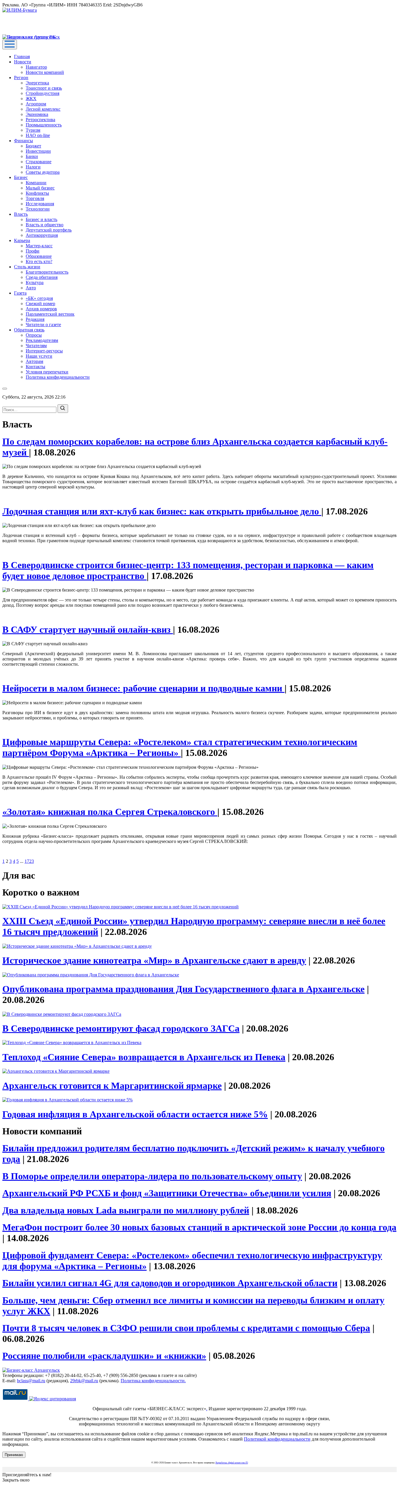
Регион (21, 77)
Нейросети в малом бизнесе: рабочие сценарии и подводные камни (143, 688)
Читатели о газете (43, 324)
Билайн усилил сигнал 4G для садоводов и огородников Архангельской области (169, 1283)
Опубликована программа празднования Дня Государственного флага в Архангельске (183, 989)
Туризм (33, 130)
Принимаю (14, 1455)
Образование (39, 256)
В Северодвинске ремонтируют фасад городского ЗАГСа (121, 1028)
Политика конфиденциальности (58, 377)
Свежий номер (40, 303)
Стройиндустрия (42, 93)
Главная (22, 56)
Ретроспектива (40, 119)
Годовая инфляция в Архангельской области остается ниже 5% (135, 1114)
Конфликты (37, 193)
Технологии (38, 208)
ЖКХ (31, 98)
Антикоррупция (42, 235)
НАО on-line (38, 135)
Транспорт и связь (44, 88)
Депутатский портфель (49, 229)
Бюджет (33, 145)
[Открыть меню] (9, 44)
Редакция (35, 319)
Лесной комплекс (43, 109)
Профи (32, 250)
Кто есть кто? (39, 261)
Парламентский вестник (50, 314)
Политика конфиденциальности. (153, 1380)
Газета (20, 293)
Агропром (36, 103)
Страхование (38, 161)
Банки (32, 156)
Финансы (23, 140)
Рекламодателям (42, 340)
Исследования (40, 203)
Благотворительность (47, 271)
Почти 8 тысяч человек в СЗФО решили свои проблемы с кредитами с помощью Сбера (186, 1328)
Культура (35, 282)
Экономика (37, 114)
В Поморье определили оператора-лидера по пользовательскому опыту (152, 1176)
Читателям (36, 345)
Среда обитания (42, 277)
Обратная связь (29, 329)
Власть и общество (44, 224)
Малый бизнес (40, 187)
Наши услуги (39, 356)
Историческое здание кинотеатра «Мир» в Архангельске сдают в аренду (154, 960)
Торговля (35, 198)
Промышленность (44, 124)
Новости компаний (45, 72)
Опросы (34, 335)
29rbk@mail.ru (84, 1380)
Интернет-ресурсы (44, 350)
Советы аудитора (43, 172)
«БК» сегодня (39, 298)
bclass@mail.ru (31, 1380)
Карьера (22, 240)
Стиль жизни (27, 266)
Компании (36, 182)
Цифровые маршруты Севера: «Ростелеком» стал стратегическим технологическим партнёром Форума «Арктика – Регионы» (179, 747)
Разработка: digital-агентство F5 (232, 1462)
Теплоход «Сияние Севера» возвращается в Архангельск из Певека (143, 1057)
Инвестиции (38, 151)
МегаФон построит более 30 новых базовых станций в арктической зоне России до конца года (199, 1227)
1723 (29, 861)
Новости (22, 61)
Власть (21, 214)
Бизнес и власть (41, 219)
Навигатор (36, 67)
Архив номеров (41, 308)
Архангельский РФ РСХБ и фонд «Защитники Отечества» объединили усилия (166, 1193)
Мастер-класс (39, 245)
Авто (31, 287)
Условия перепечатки (47, 371)
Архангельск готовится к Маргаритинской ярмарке (112, 1085)
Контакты (35, 366)
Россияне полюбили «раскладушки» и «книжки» (104, 1355)
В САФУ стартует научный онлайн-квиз (87, 629)
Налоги (33, 166)
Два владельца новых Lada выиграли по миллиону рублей (125, 1210)
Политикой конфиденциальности (277, 1439)
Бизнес (21, 177)
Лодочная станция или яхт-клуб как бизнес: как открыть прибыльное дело (161, 511)
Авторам (34, 361)
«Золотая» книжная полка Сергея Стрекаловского (109, 811)
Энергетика (37, 82)
